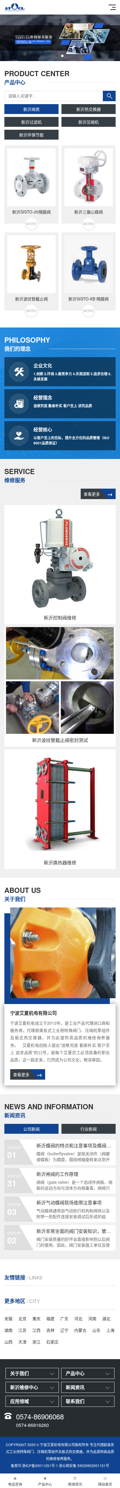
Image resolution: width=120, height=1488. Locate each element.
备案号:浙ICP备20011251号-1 (34, 1465)
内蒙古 (80, 1330)
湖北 (106, 1318)
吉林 (50, 1330)
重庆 (36, 1318)
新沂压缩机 (88, 122)
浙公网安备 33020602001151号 (84, 1465)
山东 (96, 1330)
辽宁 (64, 1330)
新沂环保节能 (31, 135)
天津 (22, 1342)
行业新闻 (88, 1129)
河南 (92, 1318)
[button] (58, 56)
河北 (78, 1318)
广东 (64, 1318)
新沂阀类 (31, 109)
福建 (50, 1318)
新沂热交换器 (88, 109)
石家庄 (52, 1342)
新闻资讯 (75, 1484)
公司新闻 (31, 1129)
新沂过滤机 (31, 122)
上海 (110, 1330)
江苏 (22, 1330)
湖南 (8, 1330)
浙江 (36, 1342)
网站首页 (105, 1484)
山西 (8, 1342)
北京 (22, 1318)
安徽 (8, 1318)
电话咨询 (15, 1484)
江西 (36, 1330)
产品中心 (45, 1484)
